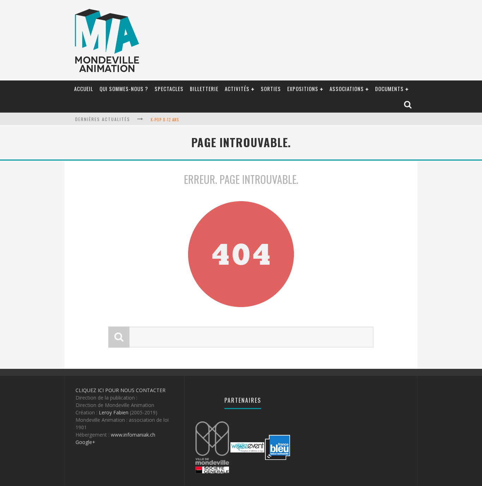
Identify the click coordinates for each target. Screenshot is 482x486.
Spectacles (169, 88)
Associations (347, 88)
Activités (237, 88)
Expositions (302, 88)
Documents (389, 88)
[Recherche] (408, 105)
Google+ (85, 442)
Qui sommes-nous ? (124, 88)
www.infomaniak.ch (133, 434)
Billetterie (204, 88)
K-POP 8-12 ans (165, 119)
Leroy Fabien (113, 412)
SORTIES (271, 88)
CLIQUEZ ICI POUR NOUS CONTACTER (120, 390)
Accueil (83, 88)
